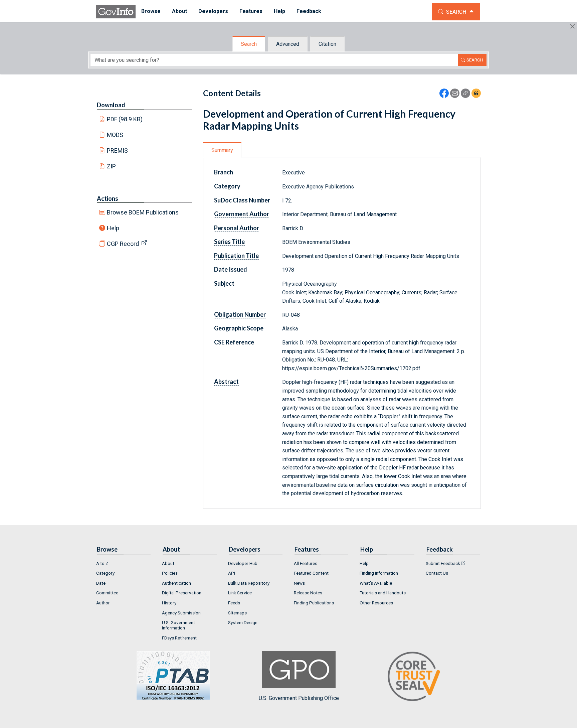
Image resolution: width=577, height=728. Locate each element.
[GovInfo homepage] (116, 11)
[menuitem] (151, 11)
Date (101, 583)
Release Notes (308, 592)
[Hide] (572, 26)
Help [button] (279, 11)
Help (113, 228)
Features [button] (250, 11)
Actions (107, 198)
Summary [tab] (222, 150)
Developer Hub (242, 563)
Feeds (234, 602)
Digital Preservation (181, 592)
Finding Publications (314, 602)
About (168, 563)
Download (111, 105)
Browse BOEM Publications (143, 212)
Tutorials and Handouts (383, 592)
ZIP (111, 166)
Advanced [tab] (287, 44)
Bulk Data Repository (248, 583)
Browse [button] (151, 11)
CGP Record (123, 243)
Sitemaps (237, 612)
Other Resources (376, 602)
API (231, 573)
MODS (115, 134)
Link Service (240, 592)
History (169, 602)
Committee (107, 592)
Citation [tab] (327, 44)
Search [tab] (249, 44)
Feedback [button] (309, 11)
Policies (170, 573)
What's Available (376, 583)
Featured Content (311, 573)
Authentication (176, 583)
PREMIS (117, 150)
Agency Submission (181, 612)
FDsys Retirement (179, 637)
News (299, 583)
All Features (305, 563)
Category (105, 573)
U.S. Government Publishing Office (299, 698)
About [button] (179, 11)
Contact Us (437, 573)
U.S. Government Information (178, 625)
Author (103, 602)
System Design (242, 622)
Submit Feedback (443, 563)
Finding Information (379, 573)
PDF (125, 119)
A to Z (102, 563)
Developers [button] (213, 11)
